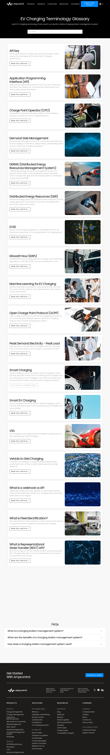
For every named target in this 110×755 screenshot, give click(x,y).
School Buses (37, 749)
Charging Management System (16, 733)
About (84, 717)
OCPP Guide (61, 728)
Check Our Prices (89, 4)
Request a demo (94, 675)
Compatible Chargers (65, 733)
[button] (31, 4)
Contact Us (86, 720)
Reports (60, 717)
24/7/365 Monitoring (14, 744)
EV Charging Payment (40, 725)
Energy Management (15, 712)
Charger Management (15, 714)
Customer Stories (89, 730)
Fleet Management (14, 724)
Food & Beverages (39, 741)
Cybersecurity (37, 720)
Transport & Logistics (40, 735)
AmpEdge (10, 737)
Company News (88, 712)
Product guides (63, 720)
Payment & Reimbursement (13, 718)
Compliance (36, 722)
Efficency (35, 712)
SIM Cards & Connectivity (16, 722)
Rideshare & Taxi (38, 746)
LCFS (8, 750)
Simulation (11, 747)
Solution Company (39, 743)
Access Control (38, 717)
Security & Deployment (15, 752)
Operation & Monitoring (41, 714)
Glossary (60, 725)
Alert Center (11, 727)
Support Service (88, 733)
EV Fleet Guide (62, 730)
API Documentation (64, 722)
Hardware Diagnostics (15, 730)
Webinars (60, 714)
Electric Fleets (37, 733)
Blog (59, 712)
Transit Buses (37, 738)
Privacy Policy (87, 722)
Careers (85, 714)
